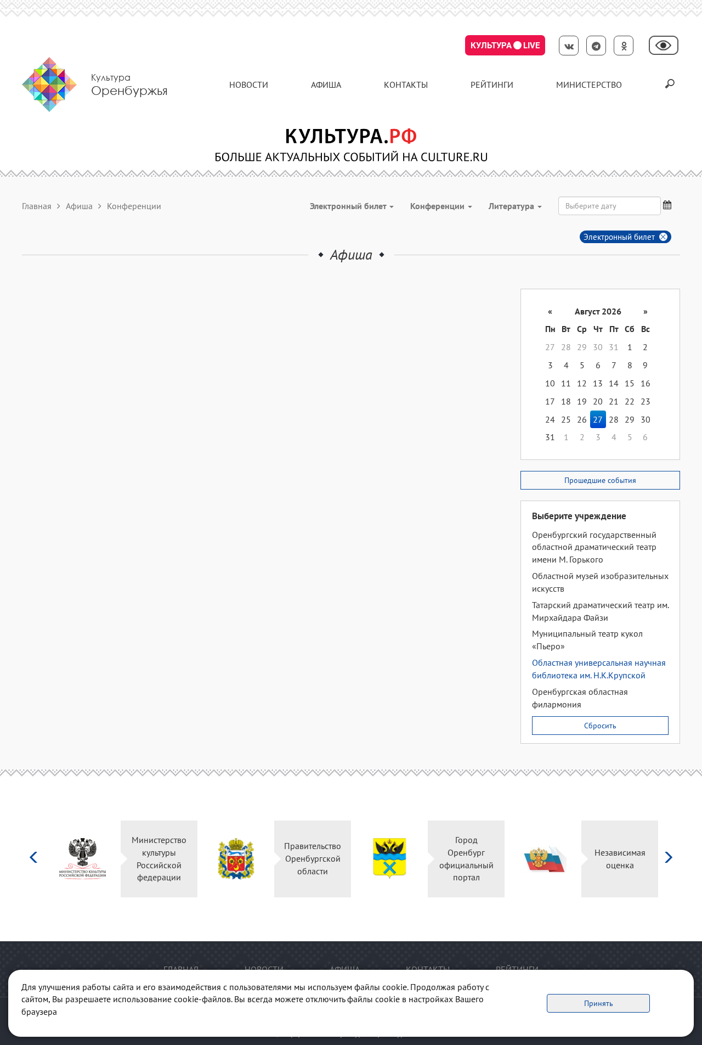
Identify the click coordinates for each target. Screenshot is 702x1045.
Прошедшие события (600, 480)
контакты (406, 84)
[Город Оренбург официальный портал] (389, 858)
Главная (37, 205)
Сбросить (600, 726)
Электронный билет (619, 237)
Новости (248, 84)
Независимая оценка (620, 858)
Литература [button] (512, 205)
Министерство (589, 84)
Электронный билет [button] (349, 205)
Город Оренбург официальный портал (466, 858)
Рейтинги (492, 84)
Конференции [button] (438, 205)
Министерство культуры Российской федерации (159, 858)
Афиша (326, 84)
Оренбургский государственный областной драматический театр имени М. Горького (594, 547)
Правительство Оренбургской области (312, 858)
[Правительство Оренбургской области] (236, 858)
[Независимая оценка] (543, 858)
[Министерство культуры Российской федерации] (82, 858)
